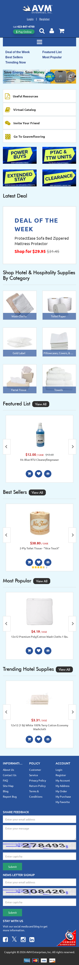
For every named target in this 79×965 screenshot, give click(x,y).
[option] (39, 77)
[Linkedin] (31, 940)
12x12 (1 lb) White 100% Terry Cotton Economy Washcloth (39, 727)
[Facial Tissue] (19, 378)
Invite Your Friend (26, 123)
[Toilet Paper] (59, 304)
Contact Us (9, 775)
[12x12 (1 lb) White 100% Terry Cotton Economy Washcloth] (39, 699)
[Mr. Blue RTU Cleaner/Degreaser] (39, 434)
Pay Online (25, 31)
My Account (63, 780)
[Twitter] (14, 940)
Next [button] (72, 446)
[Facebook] (5, 940)
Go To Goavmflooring (29, 136)
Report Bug (10, 796)
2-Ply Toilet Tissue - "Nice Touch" (39, 548)
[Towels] (59, 378)
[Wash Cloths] (19, 304)
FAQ (5, 780)
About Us (8, 769)
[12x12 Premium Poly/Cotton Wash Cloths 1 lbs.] (39, 611)
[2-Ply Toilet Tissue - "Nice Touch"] (39, 522)
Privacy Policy (37, 780)
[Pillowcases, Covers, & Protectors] (59, 341)
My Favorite (63, 802)
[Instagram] (23, 940)
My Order (61, 791)
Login (30, 19)
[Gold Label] (19, 341)
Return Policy (37, 785)
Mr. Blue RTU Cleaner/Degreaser (39, 459)
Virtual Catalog (24, 110)
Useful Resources (25, 96)
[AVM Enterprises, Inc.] (39, 9)
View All (40, 404)
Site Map (8, 785)
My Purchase (63, 796)
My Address (62, 785)
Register (44, 19)
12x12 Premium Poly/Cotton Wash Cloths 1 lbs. (39, 636)
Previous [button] (7, 446)
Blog (5, 791)
